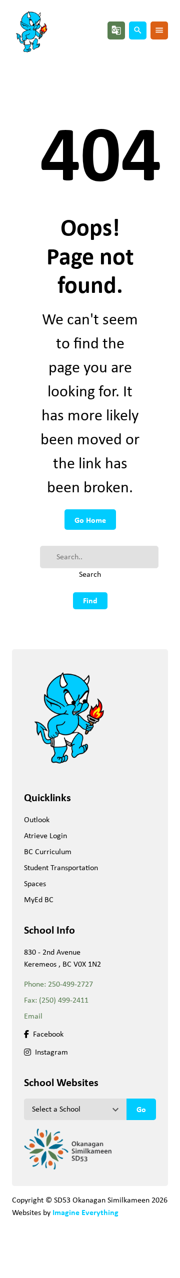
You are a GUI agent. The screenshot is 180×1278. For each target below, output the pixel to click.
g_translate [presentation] (116, 30)
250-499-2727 (70, 984)
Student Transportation (61, 867)
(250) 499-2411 (63, 1000)
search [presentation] (137, 30)
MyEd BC (39, 899)
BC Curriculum (48, 851)
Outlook (37, 819)
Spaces (35, 883)
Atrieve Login (45, 835)
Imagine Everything (85, 1212)
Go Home (90, 519)
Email (33, 1016)
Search (90, 574)
